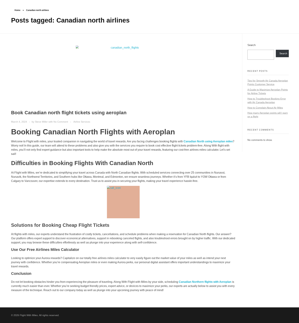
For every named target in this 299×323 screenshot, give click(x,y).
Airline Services (81, 121)
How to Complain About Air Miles (265, 107)
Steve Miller (41, 121)
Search (251, 45)
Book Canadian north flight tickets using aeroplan (68, 112)
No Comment (60, 121)
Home (17, 10)
